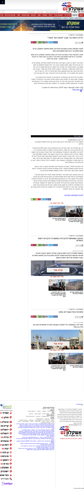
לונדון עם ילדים (20, 424)
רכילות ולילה (50, 415)
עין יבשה (51, 437)
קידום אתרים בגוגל (49, 425)
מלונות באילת (50, 426)
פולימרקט (30, 437)
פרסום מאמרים (43, 424)
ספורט (44, 15)
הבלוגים (31, 420)
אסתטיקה (22, 441)
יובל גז (46, 443)
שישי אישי (38, 421)
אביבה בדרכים (10, 15)
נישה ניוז (52, 430)
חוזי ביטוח (36, 437)
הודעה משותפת (76, 251)
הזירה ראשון (27, 446)
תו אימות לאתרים (28, 426)
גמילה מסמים (44, 438)
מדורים (52, 421)
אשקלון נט (79, 35)
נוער (48, 421)
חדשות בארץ (38, 420)
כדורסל (47, 419)
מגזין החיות (37, 426)
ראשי (81, 15)
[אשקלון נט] (79, 404)
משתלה (38, 446)
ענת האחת (25, 15)
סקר (39, 15)
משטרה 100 (78, 18)
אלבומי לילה (46, 414)
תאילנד (38, 435)
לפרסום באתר (31, 12)
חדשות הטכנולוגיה (45, 430)
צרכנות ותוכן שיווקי (48, 407)
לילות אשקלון (45, 416)
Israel (34, 441)
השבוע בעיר (58, 15)
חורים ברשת (43, 426)
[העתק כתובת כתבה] (44, 43)
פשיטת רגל (38, 432)
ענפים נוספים (40, 419)
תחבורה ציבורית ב (45, 422)
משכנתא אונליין (24, 438)
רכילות (52, 416)
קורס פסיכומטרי (28, 431)
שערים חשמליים (50, 427)
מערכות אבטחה (40, 447)
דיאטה (52, 432)
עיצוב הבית (42, 427)
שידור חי (67, 15)
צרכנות (44, 408)
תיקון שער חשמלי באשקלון (47, 435)
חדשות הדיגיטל (23, 425)
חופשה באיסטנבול (49, 441)
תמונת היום (38, 414)
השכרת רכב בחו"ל (33, 424)
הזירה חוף (33, 446)
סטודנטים (49, 444)
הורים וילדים (51, 433)
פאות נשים (43, 444)
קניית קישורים (50, 424)
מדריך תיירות (31, 425)
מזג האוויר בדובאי (44, 437)
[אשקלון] (71, 13)
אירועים (31, 414)
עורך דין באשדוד (32, 448)
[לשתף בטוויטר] (50, 43)
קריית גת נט (24, 448)
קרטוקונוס (26, 427)
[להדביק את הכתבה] (38, 200)
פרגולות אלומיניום (44, 449)
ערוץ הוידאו (47, 420)
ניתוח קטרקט (32, 427)
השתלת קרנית (32, 435)
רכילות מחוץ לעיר (30, 416)
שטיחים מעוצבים (39, 443)
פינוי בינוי (37, 430)
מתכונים (21, 431)
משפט (71, 18)
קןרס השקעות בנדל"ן (23, 432)
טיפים (37, 427)
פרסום (50, 449)
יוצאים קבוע (32, 432)
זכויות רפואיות (40, 441)
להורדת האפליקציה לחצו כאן (73, 195)
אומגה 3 (25, 443)
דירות (48, 436)
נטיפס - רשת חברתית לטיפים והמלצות (71, 438)
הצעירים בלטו (76, 322)
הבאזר (26, 424)
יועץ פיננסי (51, 438)
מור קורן (43, 432)
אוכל (53, 408)
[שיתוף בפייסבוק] (55, 43)
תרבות (33, 15)
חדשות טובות (44, 433)
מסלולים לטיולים (50, 431)
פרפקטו (30, 438)
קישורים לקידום (37, 438)
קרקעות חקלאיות (41, 448)
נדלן (49, 408)
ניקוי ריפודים (44, 446)
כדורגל (52, 419)
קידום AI (21, 426)
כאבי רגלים (25, 437)
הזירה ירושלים (48, 447)
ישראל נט (51, 443)
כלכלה (65, 18)
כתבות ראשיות (23, 420)
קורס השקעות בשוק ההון (33, 433)
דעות (53, 420)
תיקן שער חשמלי (50, 448)
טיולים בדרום (42, 431)
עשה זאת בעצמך (39, 425)
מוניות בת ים (51, 446)
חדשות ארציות (57, 18)
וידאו (50, 15)
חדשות (75, 15)
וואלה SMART (29, 441)
